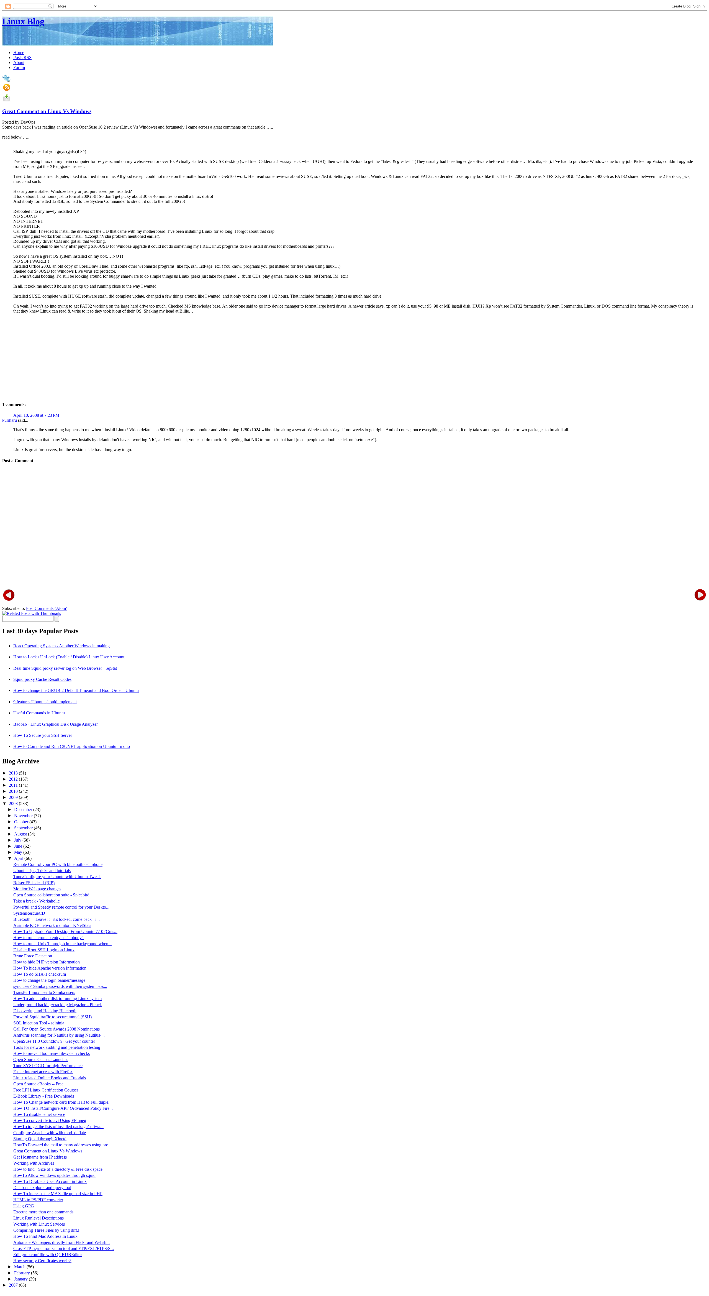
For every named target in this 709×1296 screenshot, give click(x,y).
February (22, 1273)
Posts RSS (22, 57)
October (21, 821)
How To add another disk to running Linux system (57, 998)
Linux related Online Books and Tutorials (49, 1077)
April (19, 858)
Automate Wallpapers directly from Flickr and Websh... (61, 1242)
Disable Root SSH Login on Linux (44, 949)
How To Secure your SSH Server (42, 735)
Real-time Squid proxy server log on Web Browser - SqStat (65, 668)
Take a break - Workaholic (36, 901)
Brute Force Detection (32, 956)
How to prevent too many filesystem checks (51, 1053)
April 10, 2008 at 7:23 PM (36, 415)
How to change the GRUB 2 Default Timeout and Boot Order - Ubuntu (76, 690)
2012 (14, 779)
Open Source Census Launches (40, 1059)
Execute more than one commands (43, 1212)
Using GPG (23, 1205)
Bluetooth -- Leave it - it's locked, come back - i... (56, 919)
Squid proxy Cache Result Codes (42, 679)
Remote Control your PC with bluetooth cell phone (57, 864)
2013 (14, 773)
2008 (14, 803)
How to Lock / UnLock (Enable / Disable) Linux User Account (68, 657)
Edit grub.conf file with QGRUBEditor (47, 1254)
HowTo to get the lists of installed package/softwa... (58, 1126)
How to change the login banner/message (49, 980)
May (18, 852)
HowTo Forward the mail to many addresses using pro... (62, 1144)
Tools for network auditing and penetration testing (56, 1047)
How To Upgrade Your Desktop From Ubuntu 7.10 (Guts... (65, 931)
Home (18, 52)
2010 (14, 791)
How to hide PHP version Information (46, 962)
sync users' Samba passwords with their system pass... (60, 986)
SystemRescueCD (29, 913)
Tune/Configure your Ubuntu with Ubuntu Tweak (57, 876)
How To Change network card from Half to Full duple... (62, 1102)
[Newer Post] (9, 594)
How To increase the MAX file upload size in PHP (57, 1193)
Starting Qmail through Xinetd (39, 1138)
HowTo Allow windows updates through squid (54, 1175)
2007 (14, 1285)
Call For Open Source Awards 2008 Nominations (56, 1029)
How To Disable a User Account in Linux (50, 1181)
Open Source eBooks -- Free (38, 1084)
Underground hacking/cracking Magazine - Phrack (57, 1004)
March (20, 1266)
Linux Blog (23, 21)
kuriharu (9, 420)
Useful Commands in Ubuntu (39, 712)
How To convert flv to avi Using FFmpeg (49, 1120)
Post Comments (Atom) (46, 608)
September (24, 827)
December (23, 809)
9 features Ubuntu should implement (45, 701)
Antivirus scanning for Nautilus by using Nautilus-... (59, 1035)
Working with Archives (33, 1163)
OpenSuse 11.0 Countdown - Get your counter (54, 1041)
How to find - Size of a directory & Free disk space (57, 1169)
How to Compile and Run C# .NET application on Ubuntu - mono (71, 746)
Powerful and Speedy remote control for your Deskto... (61, 907)
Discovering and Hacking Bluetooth (44, 1010)
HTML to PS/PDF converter (38, 1199)
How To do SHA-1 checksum (39, 974)
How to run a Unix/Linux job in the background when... (62, 943)
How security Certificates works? (42, 1260)
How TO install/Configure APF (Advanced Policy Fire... (63, 1108)
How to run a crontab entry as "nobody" (48, 937)
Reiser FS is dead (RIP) (34, 882)
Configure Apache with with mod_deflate (49, 1132)
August (21, 834)
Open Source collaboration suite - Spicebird (51, 895)
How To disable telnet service (39, 1114)
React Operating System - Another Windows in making (61, 645)
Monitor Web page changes (37, 888)
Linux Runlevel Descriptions (38, 1218)
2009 (14, 797)
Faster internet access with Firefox (43, 1071)
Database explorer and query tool (42, 1187)
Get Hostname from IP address (40, 1157)
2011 (14, 785)
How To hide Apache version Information (49, 968)
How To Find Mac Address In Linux (45, 1236)
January (21, 1279)
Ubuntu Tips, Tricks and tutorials (42, 870)
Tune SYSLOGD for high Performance (48, 1065)
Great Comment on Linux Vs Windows (46, 111)
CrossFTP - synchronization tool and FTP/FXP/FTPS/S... (63, 1248)
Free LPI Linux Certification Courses (45, 1090)
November (24, 815)
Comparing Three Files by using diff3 (46, 1230)
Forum (19, 67)
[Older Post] (700, 594)
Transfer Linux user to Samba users (44, 992)
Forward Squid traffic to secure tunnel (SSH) (52, 1016)
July (18, 840)
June (18, 846)
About (18, 62)
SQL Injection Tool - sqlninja (38, 1023)
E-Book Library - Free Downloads (43, 1096)
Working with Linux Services (39, 1224)
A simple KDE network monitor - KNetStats (52, 925)
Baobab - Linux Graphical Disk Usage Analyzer (55, 724)
